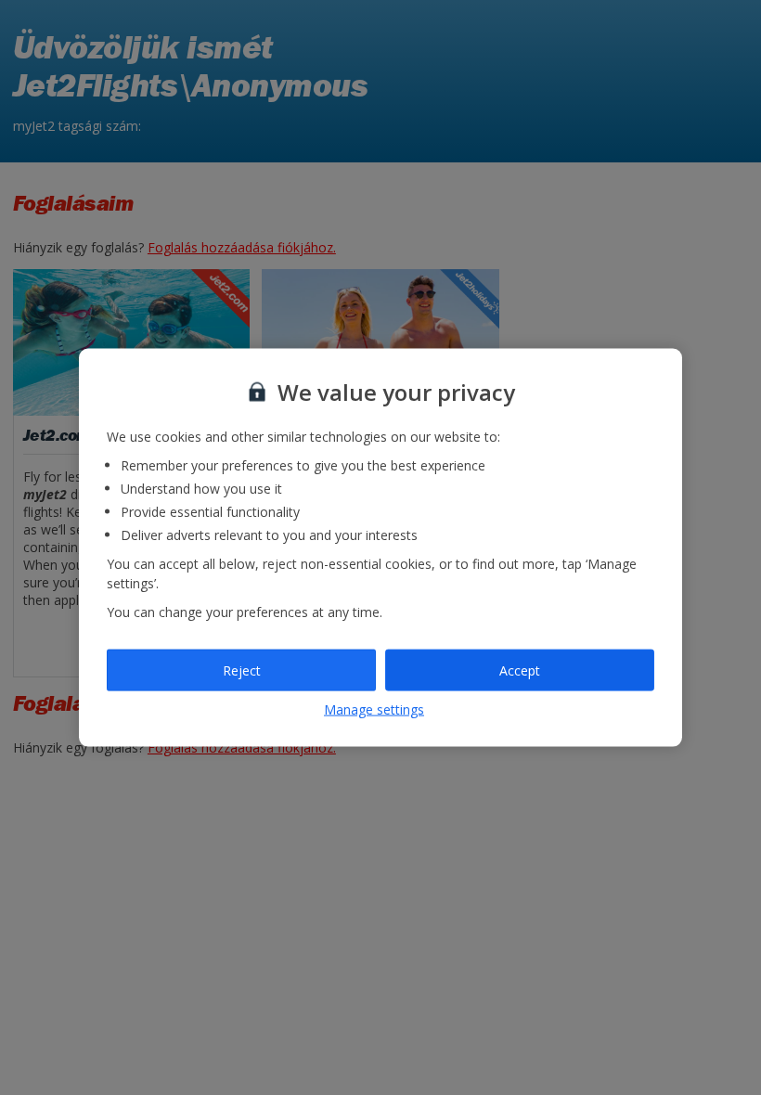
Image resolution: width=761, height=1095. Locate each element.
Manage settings (374, 709)
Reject (242, 669)
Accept (519, 669)
